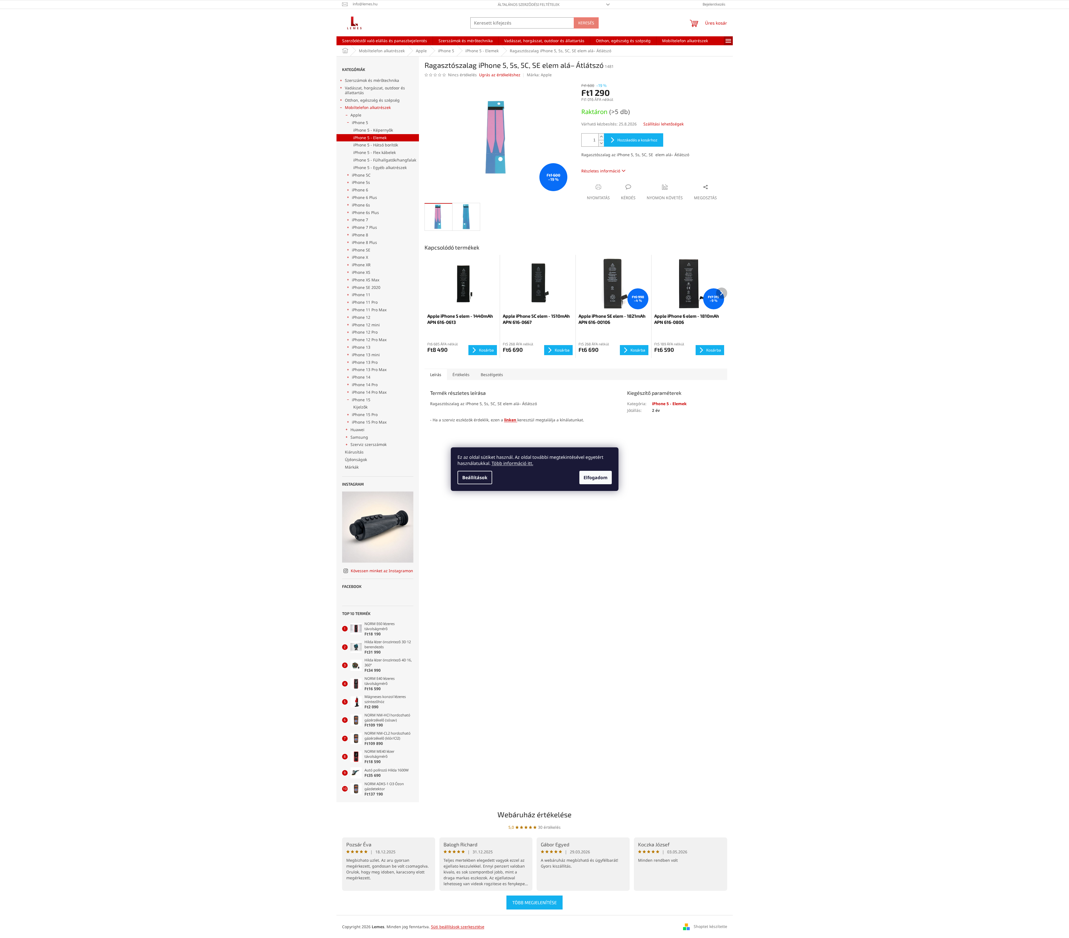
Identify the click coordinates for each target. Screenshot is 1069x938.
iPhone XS (361, 272)
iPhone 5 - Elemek (370, 137)
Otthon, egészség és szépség (372, 100)
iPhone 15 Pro (365, 414)
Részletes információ (600, 171)
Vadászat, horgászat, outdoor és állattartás (375, 90)
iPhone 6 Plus (364, 197)
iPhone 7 (360, 219)
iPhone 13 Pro (365, 362)
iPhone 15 (361, 399)
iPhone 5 (360, 122)
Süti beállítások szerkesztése (457, 926)
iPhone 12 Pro (365, 332)
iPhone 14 (361, 377)
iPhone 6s (361, 205)
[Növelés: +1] (601, 137)
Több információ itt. (512, 463)
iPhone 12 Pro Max (369, 339)
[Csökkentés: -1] (601, 143)
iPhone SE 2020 (366, 287)
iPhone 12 (361, 317)
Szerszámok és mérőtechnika (372, 80)
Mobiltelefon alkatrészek (368, 107)
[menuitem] (384, 40)
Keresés (586, 22)
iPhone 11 (361, 294)
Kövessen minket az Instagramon (382, 570)
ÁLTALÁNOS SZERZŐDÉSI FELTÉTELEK (529, 4)
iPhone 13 (361, 347)
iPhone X (360, 257)
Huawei (357, 429)
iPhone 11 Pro (365, 302)
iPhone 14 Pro (365, 384)
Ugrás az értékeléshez (499, 74)
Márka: (539, 74)
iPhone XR (361, 264)
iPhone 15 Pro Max (369, 422)
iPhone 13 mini (366, 354)
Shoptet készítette (710, 926)
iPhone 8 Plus (364, 242)
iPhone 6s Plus (365, 212)
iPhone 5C (361, 175)
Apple (355, 115)
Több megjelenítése (534, 902)
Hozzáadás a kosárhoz (637, 139)
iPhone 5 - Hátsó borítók (375, 145)
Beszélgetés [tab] (492, 374)
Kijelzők (360, 407)
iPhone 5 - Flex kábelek (374, 152)
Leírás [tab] (435, 374)
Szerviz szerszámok (368, 444)
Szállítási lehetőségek (663, 124)
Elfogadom (596, 477)
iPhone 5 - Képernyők (373, 130)
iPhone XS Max (365, 279)
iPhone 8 (360, 235)
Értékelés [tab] (461, 374)
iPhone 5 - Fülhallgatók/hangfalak (384, 160)
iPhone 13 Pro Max (369, 369)
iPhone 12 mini (366, 324)
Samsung (359, 437)
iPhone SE (361, 250)
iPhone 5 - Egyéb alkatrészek (380, 167)
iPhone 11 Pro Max (369, 309)
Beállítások (474, 477)
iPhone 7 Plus (364, 227)
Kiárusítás (354, 452)
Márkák (352, 467)
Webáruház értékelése (534, 814)
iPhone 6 (360, 190)
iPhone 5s (361, 182)
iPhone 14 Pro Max (369, 392)
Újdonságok (356, 459)
